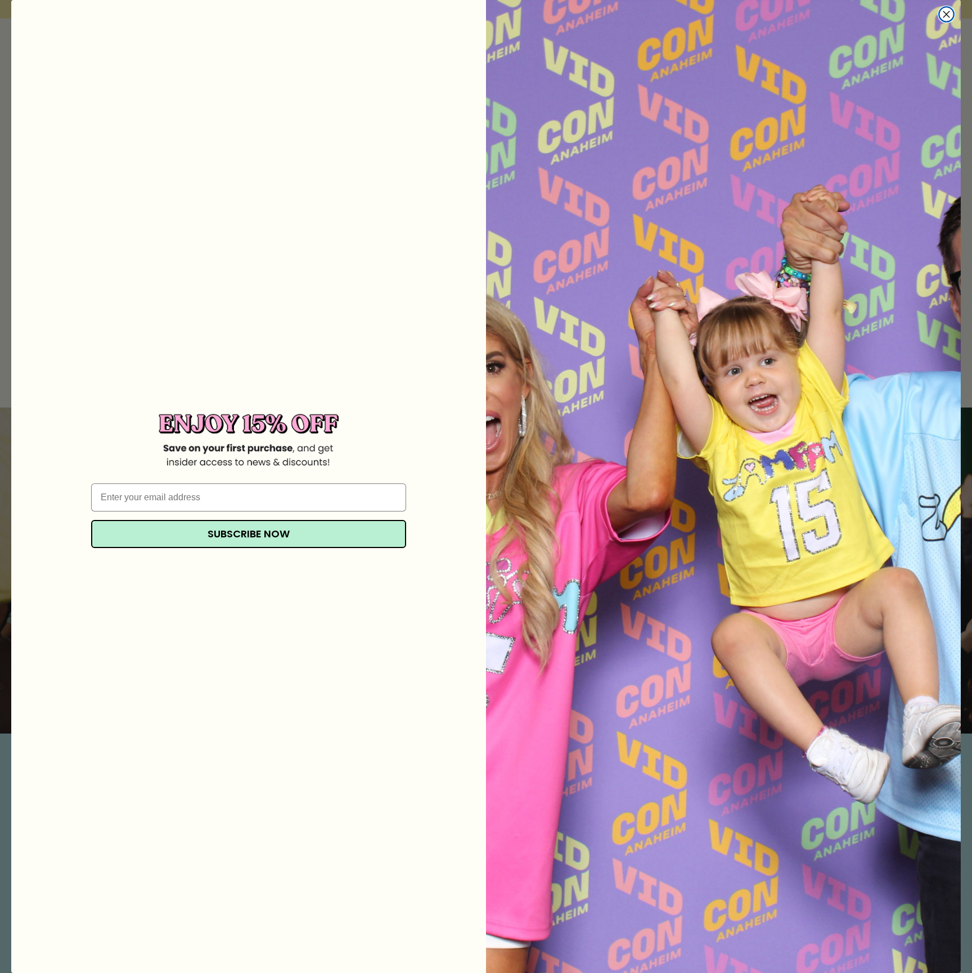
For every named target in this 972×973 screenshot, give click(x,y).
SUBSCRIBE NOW (249, 534)
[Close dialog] (946, 14)
